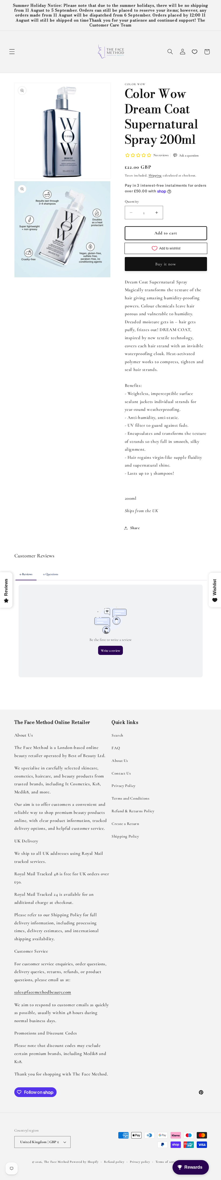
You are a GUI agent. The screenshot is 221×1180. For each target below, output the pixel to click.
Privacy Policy (124, 785)
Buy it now (166, 264)
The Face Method (56, 1162)
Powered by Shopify (84, 1162)
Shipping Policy (125, 836)
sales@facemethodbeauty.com (42, 992)
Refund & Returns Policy (133, 810)
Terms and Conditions (131, 798)
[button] (12, 52)
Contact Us (121, 773)
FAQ (116, 747)
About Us (120, 760)
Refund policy (114, 1162)
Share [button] (135, 527)
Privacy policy (140, 1162)
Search (117, 735)
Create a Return (125, 823)
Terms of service (167, 1162)
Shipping (155, 175)
